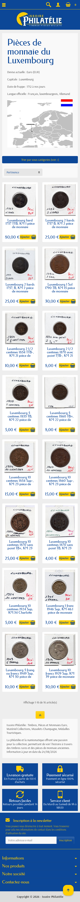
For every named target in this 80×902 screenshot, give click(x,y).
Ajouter (25, 237)
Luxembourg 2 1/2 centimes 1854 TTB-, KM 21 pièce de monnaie (20, 353)
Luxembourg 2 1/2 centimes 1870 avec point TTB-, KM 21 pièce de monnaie (60, 353)
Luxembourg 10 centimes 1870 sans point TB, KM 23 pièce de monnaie (60, 546)
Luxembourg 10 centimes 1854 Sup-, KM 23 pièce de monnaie (20, 482)
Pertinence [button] (13, 172)
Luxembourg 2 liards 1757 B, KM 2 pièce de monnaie (59, 223)
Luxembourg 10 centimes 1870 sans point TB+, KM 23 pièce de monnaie (20, 546)
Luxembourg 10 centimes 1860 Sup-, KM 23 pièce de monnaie (60, 482)
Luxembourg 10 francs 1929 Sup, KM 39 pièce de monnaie (60, 673)
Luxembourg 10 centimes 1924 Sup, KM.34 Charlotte (20, 609)
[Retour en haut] (40, 715)
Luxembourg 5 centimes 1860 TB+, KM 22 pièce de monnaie (60, 418)
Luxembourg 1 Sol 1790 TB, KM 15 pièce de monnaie (60, 287)
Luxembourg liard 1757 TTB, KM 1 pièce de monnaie (20, 223)
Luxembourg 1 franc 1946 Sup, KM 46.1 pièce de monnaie (60, 609)
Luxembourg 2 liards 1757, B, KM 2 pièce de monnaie (20, 287)
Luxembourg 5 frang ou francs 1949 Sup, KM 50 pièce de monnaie (20, 675)
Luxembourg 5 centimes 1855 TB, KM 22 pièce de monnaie (20, 418)
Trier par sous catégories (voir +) (40, 160)
